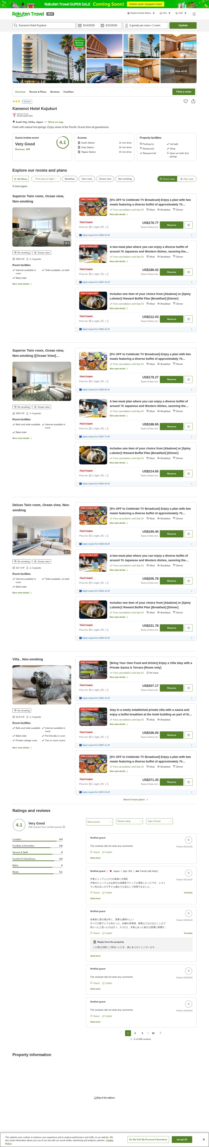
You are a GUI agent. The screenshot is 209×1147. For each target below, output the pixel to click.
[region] (104, 1139)
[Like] (185, 101)
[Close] (203, 1139)
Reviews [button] (55, 91)
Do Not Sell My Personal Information (148, 1139)
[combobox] (43, 25)
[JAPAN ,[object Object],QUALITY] (23, 115)
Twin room (86, 179)
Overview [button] (20, 91)
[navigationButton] (121, 1033)
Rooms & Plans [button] (37, 91)
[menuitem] (141, 13)
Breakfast (70, 179)
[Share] (193, 101)
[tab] (167, 179)
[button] (28, 14)
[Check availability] (189, 225)
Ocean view (105, 179)
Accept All (182, 1139)
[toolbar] (99, 25)
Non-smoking (125, 179)
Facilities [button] (69, 91)
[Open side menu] (194, 13)
